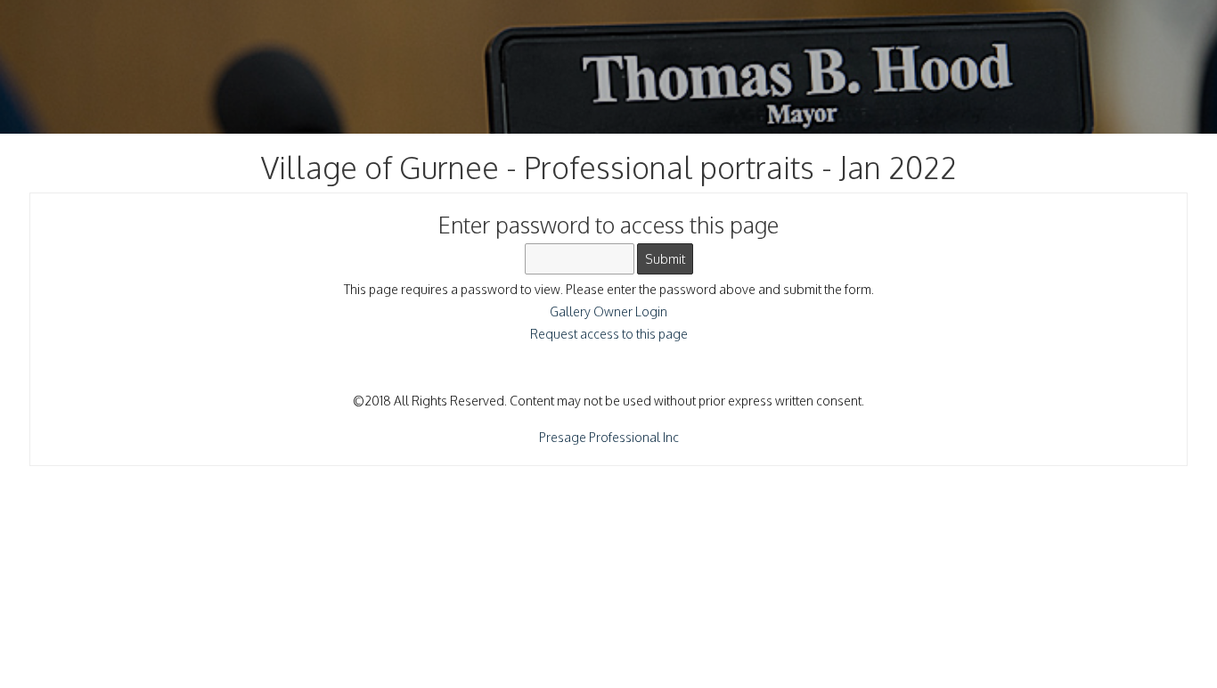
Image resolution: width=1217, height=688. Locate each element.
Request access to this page (609, 333)
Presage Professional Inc (609, 437)
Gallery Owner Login (608, 311)
